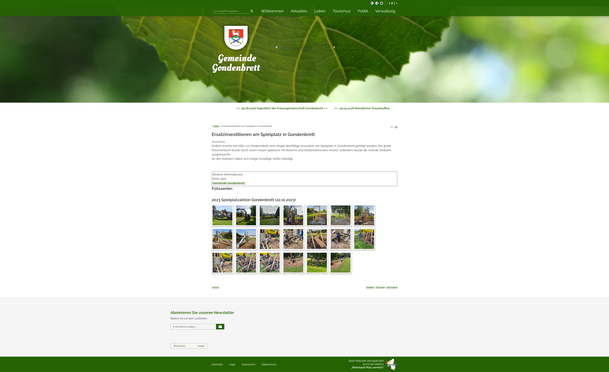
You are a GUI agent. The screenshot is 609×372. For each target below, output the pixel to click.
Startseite (217, 364)
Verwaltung (385, 11)
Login (232, 364)
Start (216, 126)
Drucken (380, 287)
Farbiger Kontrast (381, 3)
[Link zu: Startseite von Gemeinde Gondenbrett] (236, 48)
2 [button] (338, 47)
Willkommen (272, 11)
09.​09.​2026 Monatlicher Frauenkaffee (254, 108)
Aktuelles (299, 11)
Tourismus (342, 11)
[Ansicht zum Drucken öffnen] (396, 127)
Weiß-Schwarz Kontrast (376, 3)
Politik (363, 11)
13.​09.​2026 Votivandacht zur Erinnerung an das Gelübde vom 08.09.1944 (343, 108)
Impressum (248, 364)
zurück (215, 287)
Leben (320, 11)
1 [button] (334, 47)
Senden (370, 287)
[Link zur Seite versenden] (391, 127)
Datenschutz (269, 364)
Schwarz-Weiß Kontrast (372, 3)
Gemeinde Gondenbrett (229, 183)
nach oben (391, 287)
